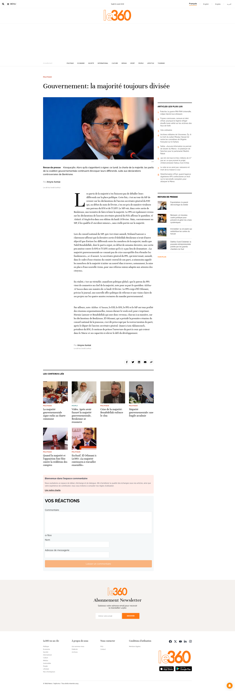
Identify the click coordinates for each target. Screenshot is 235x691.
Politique (70, 63)
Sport (132, 63)
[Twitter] (175, 641)
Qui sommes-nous (78, 646)
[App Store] (166, 668)
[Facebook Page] (170, 641)
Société (91, 63)
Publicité (75, 649)
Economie (81, 63)
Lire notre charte (53, 490)
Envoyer (131, 616)
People (141, 63)
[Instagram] (190, 641)
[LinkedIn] (185, 641)
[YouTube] (180, 641)
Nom (47, 540)
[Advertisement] (117, 42)
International (103, 63)
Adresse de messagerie (57, 550)
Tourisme (161, 63)
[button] (230, 686)
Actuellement (47, 63)
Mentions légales (135, 646)
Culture (115, 63)
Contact (103, 649)
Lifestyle (150, 63)
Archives (75, 652)
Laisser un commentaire (98, 563)
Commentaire (52, 510)
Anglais (218, 4)
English (206, 4)
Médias (124, 63)
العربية (229, 4)
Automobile (47, 663)
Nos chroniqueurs (49, 672)
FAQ (101, 646)
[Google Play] (183, 668)
